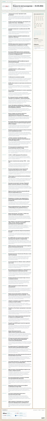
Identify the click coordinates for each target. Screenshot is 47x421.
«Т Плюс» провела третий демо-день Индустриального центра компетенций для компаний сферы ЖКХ (19, 139)
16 (34, 33)
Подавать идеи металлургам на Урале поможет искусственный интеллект (20, 130)
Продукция (15, 11)
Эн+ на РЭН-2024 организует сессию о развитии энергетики (20, 90)
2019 (40, 18)
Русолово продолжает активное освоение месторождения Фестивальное (18, 378)
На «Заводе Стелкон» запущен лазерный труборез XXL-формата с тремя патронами (18, 97)
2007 (36, 16)
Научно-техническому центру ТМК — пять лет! (19, 161)
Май (34, 24)
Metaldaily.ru (14, 8)
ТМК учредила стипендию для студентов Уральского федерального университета (18, 402)
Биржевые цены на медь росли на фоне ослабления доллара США (18, 386)
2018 (38, 18)
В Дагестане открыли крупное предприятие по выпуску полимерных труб (19, 316)
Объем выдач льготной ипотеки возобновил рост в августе (19, 176)
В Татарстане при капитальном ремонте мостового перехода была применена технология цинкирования (18, 339)
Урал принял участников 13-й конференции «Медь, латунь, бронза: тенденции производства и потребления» (19, 222)
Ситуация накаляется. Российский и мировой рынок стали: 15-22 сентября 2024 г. (19, 362)
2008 (38, 16)
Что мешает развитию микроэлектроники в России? (19, 231)
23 (34, 34)
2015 (42, 17)
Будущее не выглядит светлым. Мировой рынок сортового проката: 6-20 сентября (18, 183)
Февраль (37, 23)
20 (40, 33)
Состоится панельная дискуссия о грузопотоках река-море (16, 394)
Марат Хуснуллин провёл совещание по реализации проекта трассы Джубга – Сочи (19, 294)
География (11, 11)
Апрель (42, 23)
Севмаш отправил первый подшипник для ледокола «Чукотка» (18, 36)
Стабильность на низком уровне (16, 77)
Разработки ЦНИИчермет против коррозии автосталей (19, 323)
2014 (40, 17)
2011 (34, 17)
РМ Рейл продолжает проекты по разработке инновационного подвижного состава (19, 44)
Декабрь (35, 27)
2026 (34, 21)
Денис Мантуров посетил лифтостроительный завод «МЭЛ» (16, 331)
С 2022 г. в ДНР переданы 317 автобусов (17, 155)
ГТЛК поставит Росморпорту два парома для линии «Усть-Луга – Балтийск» (19, 22)
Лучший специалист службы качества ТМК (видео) (19, 29)
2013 (38, 17)
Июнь (36, 24)
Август (41, 24)
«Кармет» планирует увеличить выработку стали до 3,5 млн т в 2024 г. (19, 301)
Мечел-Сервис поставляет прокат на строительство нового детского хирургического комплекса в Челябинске (18, 114)
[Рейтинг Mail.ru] (43, 418)
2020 (42, 18)
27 (40, 34)
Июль (38, 24)
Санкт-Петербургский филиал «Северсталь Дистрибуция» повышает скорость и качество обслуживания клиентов (19, 106)
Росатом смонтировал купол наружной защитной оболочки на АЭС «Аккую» (18, 169)
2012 (36, 17)
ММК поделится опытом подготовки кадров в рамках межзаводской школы (19, 246)
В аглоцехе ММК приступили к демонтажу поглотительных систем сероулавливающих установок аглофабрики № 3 (19, 53)
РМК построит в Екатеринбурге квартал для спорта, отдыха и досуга (19, 370)
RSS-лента (35, 41)
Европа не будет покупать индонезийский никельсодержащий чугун (18, 191)
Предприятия (7, 11)
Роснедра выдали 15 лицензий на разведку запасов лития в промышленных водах (18, 347)
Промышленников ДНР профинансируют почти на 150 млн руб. (18, 61)
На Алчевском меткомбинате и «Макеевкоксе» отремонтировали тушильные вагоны (19, 270)
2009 (40, 16)
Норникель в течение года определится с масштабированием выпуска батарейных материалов (18, 199)
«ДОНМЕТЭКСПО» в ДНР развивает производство (16, 69)
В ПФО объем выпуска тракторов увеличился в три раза (19, 83)
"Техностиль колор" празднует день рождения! (17, 14)
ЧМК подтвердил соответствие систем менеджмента (18, 286)
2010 (42, 16)
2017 (36, 18)
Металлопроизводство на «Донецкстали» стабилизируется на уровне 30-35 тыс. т (18, 207)
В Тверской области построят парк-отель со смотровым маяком (19, 278)
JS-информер (39, 41)
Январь (35, 23)
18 (37, 33)
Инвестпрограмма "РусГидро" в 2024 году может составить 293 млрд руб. (18, 214)
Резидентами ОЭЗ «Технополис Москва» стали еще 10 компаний (19, 254)
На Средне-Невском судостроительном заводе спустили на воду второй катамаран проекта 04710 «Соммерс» (19, 122)
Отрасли (19, 11)
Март (40, 23)
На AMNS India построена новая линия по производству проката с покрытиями (18, 238)
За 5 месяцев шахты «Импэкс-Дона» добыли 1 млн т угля (19, 262)
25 (37, 34)
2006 (34, 16)
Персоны (3, 11)
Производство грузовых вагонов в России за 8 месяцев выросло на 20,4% (19, 355)
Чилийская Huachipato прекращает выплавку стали (19, 308)
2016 (34, 18)
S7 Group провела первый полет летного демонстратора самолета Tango (18, 147)
